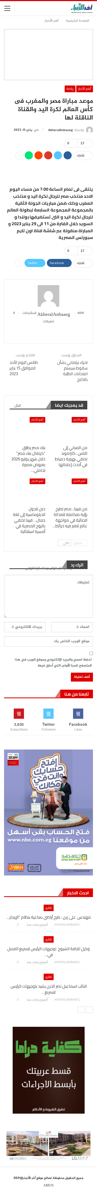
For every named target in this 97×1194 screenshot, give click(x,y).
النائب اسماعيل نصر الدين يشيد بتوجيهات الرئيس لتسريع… (49, 989)
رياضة (70, 88)
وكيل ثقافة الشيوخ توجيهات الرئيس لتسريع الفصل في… (48, 952)
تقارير (49, 908)
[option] (48, 956)
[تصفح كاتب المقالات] (48, 296)
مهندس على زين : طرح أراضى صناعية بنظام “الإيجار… (48, 917)
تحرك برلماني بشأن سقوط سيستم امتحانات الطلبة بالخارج (72, 370)
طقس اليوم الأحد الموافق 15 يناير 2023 (23, 368)
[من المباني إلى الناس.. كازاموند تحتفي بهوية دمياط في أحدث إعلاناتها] (69, 429)
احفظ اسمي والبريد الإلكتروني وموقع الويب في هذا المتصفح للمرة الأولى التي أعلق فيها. (53, 663)
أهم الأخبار (84, 88)
